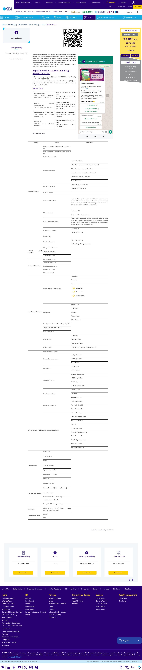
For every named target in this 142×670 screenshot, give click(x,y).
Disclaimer (117, 589)
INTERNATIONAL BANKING (61, 12)
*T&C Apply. (130, 50)
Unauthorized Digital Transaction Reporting (130, 81)
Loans (47, 17)
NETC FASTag (34, 24)
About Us (37, 2)
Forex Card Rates (8, 598)
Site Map (106, 589)
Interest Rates (130, 77)
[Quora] (36, 667)
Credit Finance (77, 601)
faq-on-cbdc (22, 24)
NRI (25, 12)
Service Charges (55, 615)
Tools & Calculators (130, 71)
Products (122, 601)
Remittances (30, 606)
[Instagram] (31, 667)
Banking (75, 598)
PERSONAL (19, 12)
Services (75, 604)
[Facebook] (14, 667)
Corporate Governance (64, 2)
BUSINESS (31, 12)
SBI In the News (96, 2)
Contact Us (85, 589)
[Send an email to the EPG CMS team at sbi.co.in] (15, 657)
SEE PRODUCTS (125, 55)
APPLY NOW (135, 55)
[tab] (16, 48)
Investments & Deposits (25, 17)
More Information (23, 572)
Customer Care (121, 6)
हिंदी (110, 6)
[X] (25, 667)
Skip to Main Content (24, 2)
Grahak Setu (6, 628)
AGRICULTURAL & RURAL (43, 12)
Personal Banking (8, 24)
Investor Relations (81, 2)
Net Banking (137, 6)
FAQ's (130, 74)
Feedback (123, 2)
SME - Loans (100, 606)
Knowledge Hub (131, 17)
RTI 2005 (5, 620)
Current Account (102, 601)
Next (132, 580)
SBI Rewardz (73, 17)
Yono (43, 24)
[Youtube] (20, 667)
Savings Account (55, 598)
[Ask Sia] (139, 667)
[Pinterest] (3, 667)
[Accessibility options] (133, 2)
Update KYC (53, 617)
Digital (89, 17)
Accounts (28, 598)
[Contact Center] (127, 667)
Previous (129, 580)
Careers (130, 6)
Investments (30, 601)
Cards (59, 17)
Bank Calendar (7, 617)
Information (29, 609)
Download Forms (8, 604)
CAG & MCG (100, 598)
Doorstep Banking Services (130, 68)
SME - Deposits (101, 604)
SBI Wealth (123, 598)
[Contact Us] (133, 667)
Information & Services (107, 17)
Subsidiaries (49, 2)
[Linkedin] (8, 667)
